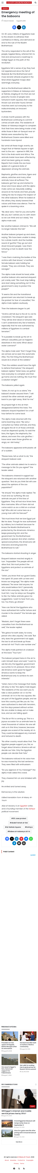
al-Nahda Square (14, 827)
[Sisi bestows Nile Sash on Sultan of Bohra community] (28, 1036)
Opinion (5, 8)
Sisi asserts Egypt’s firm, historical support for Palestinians (9, 1070)
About (7, 1160)
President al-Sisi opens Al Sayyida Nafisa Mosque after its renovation (9, 1045)
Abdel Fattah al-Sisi (19, 823)
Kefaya (32, 809)
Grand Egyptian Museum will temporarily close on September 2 (24, 1123)
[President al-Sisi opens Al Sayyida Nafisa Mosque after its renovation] (10, 1036)
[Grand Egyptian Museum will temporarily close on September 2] (7, 1123)
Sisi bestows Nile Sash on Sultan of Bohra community (28, 1045)
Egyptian (23, 806)
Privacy (16, 1163)
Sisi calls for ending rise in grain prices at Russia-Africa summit (28, 1067)
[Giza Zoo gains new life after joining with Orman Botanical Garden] (7, 1133)
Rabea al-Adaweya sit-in (19, 831)
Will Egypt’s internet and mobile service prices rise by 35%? (16, 1112)
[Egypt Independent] (19, 2)
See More (19, 1142)
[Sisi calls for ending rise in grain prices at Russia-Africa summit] (28, 1058)
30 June (8, 34)
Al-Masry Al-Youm (23, 1157)
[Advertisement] (19, 940)
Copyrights (29, 1160)
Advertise (13, 1160)
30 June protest (19, 818)
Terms (22, 1163)
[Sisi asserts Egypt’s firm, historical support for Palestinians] (10, 1059)
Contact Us (21, 1160)
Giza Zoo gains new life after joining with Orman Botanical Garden (25, 1133)
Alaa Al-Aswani (9, 21)
